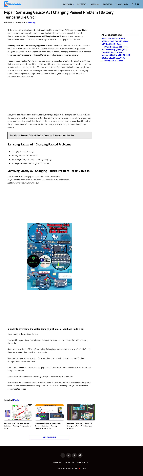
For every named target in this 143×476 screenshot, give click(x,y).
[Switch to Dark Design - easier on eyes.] (132, 4)
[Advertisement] (49, 96)
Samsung (31, 23)
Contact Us (107, 4)
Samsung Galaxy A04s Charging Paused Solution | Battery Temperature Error (48, 425)
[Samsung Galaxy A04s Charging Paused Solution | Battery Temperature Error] (49, 412)
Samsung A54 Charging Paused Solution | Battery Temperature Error (17, 425)
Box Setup (81, 4)
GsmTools (95, 4)
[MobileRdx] (12, 4)
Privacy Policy (122, 4)
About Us (57, 462)
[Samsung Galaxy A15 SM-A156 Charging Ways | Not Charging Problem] (81, 412)
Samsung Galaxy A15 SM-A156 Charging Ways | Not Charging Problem (79, 425)
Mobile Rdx (9, 22)
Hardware (67, 4)
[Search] (138, 4)
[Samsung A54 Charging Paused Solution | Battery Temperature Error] (18, 412)
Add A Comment (49, 437)
